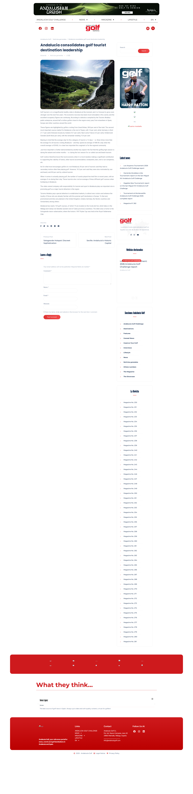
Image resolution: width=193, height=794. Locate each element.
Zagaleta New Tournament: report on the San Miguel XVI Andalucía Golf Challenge (134, 185)
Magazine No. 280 (130, 637)
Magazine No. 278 (130, 627)
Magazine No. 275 (130, 613)
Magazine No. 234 (130, 421)
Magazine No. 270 (130, 589)
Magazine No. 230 (130, 402)
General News (129, 338)
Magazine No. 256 (130, 522)
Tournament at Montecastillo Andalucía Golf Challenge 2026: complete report (133, 196)
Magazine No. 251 (130, 498)
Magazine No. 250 (130, 493)
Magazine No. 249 (130, 488)
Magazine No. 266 (130, 570)
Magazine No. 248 (130, 484)
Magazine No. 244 (130, 469)
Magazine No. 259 (130, 536)
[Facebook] (40, 28)
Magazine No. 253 (130, 508)
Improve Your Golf (131, 343)
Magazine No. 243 (130, 464)
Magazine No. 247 (130, 479)
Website (46, 304)
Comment (48, 271)
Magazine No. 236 (130, 431)
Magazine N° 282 (130, 203)
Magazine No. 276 (130, 618)
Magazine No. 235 (130, 426)
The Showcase (129, 376)
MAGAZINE (106, 20)
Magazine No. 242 (130, 460)
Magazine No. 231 (130, 407)
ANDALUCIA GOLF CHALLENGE (51, 20)
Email (46, 295)
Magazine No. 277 (130, 622)
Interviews (128, 348)
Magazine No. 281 (130, 641)
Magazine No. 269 (130, 584)
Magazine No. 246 (130, 474)
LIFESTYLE (132, 20)
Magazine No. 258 (130, 531)
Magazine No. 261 (130, 546)
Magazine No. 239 (130, 445)
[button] (148, 28)
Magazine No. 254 (130, 512)
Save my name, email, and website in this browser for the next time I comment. (71, 312)
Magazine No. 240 (130, 450)
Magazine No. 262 (130, 551)
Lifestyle (127, 353)
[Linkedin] (52, 28)
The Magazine (129, 372)
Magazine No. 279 (130, 632)
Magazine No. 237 (130, 436)
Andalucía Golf (125, 270)
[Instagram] (46, 28)
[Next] (136, 297)
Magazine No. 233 (130, 417)
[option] (134, 264)
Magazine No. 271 (130, 594)
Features (127, 333)
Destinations (129, 329)
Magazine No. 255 (130, 517)
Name (46, 287)
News (126, 357)
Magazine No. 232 (130, 412)
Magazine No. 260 (130, 541)
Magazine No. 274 (130, 608)
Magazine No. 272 (130, 598)
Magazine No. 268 (130, 579)
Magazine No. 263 (130, 555)
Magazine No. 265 (130, 565)
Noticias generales (56, 55)
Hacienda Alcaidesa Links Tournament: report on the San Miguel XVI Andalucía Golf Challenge (134, 175)
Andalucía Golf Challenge (131, 260)
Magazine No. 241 (130, 455)
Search (122, 47)
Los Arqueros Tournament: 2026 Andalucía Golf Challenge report (133, 264)
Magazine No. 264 (130, 560)
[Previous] (132, 297)
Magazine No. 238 (130, 441)
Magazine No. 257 (130, 527)
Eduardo (43, 55)
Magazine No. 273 (130, 603)
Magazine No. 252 (130, 503)
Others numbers (130, 367)
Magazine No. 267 (130, 575)
